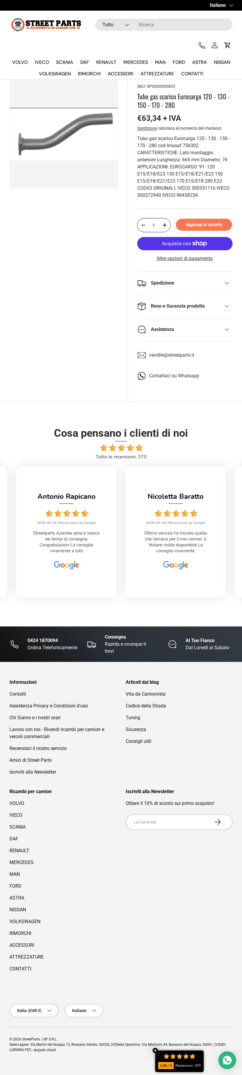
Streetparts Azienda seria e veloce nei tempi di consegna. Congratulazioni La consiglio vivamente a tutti (66, 542)
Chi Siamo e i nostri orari (34, 717)
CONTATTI (192, 74)
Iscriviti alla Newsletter (32, 772)
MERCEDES (135, 62)
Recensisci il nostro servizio (38, 748)
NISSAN (222, 62)
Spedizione (147, 128)
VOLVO (20, 62)
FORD (179, 62)
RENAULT (106, 62)
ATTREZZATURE (157, 74)
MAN (160, 62)
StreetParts (31, 1039)
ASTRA (199, 62)
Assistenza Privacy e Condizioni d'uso (48, 706)
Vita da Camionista (146, 694)
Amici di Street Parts (30, 760)
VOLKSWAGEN (55, 74)
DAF (84, 62)
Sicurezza (136, 729)
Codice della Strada (146, 706)
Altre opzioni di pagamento (185, 258)
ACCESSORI (120, 74)
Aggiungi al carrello (204, 224)
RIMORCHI (89, 74)
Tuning (133, 717)
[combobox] (164, 25)
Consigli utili (138, 741)
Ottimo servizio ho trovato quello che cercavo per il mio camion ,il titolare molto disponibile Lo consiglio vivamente (175, 542)
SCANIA (64, 62)
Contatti (17, 694)
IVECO (42, 62)
